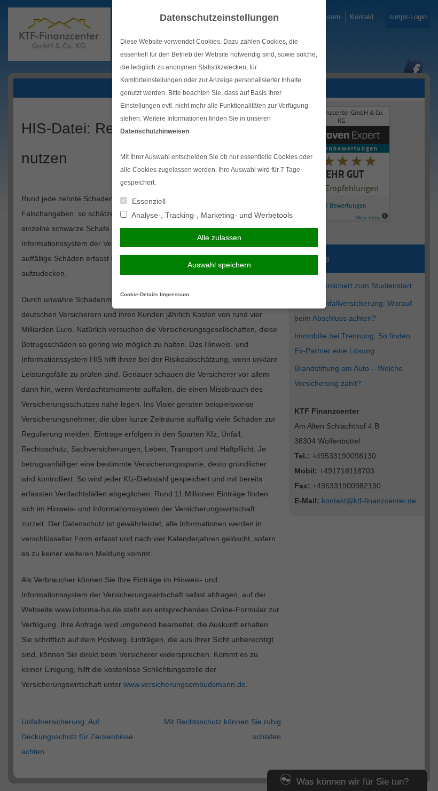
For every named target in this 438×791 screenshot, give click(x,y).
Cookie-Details (139, 294)
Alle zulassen (219, 237)
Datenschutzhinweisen (154, 131)
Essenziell (148, 201)
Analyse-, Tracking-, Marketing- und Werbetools (211, 215)
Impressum (174, 294)
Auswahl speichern (219, 264)
